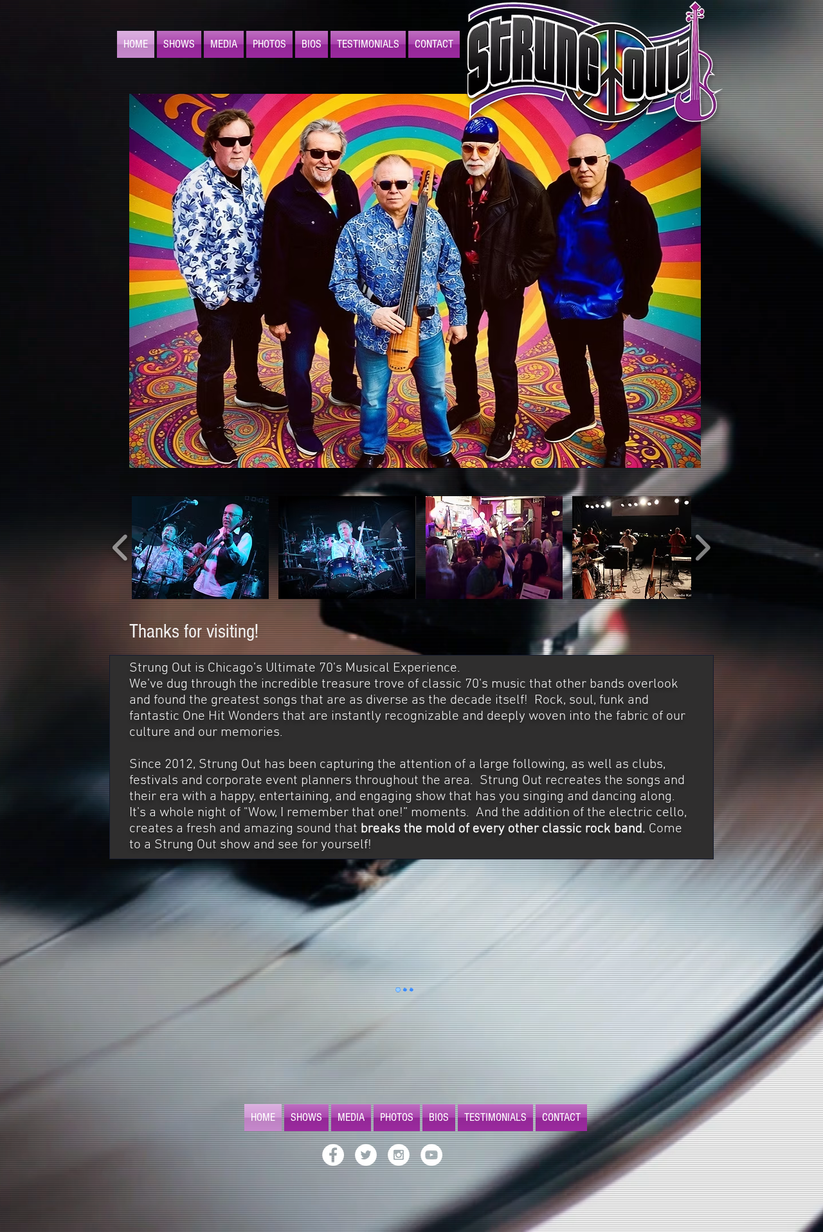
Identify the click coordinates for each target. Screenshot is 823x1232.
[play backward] (120, 547)
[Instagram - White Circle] (399, 1156)
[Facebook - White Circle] (333, 1156)
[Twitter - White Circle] (366, 1156)
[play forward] (702, 547)
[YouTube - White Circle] (431, 1156)
